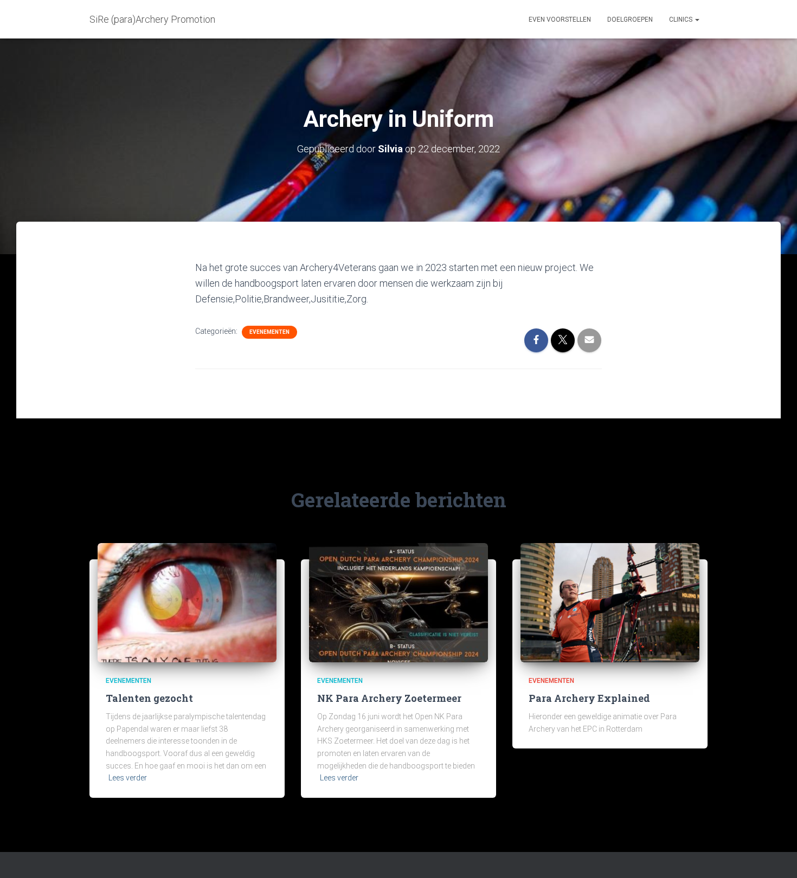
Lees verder (127, 777)
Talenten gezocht (149, 698)
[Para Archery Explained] (609, 601)
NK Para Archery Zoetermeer (389, 698)
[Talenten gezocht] (187, 601)
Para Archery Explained (589, 698)
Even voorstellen (560, 19)
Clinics (681, 19)
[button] (696, 19)
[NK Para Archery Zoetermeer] (398, 601)
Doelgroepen (630, 19)
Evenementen (269, 332)
